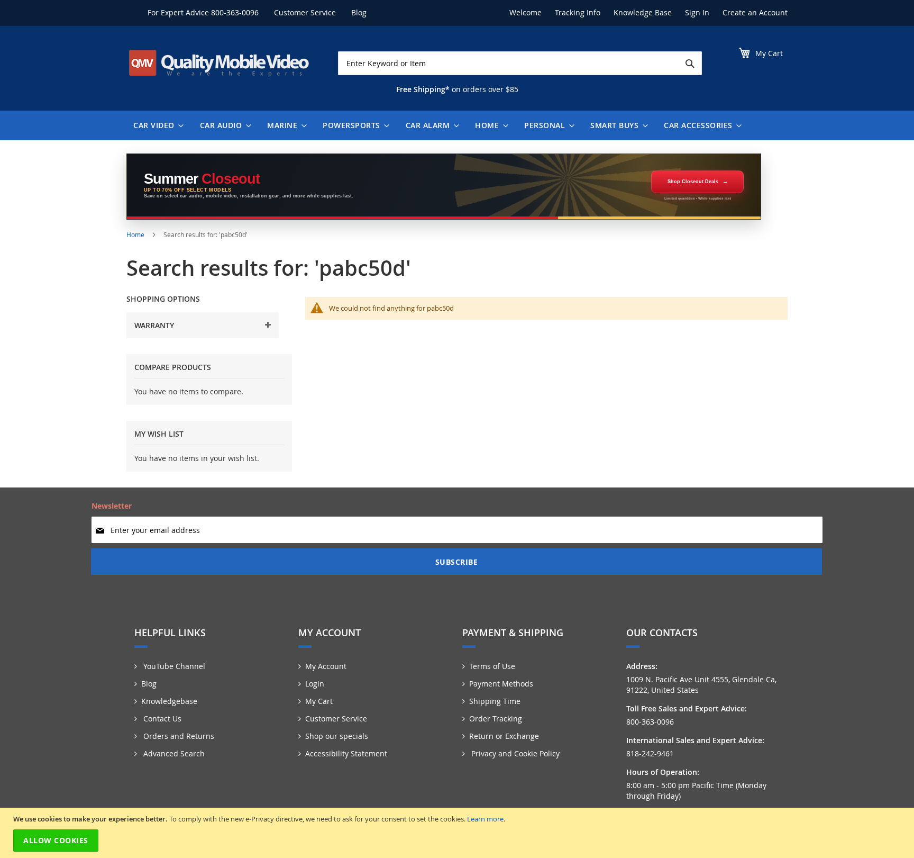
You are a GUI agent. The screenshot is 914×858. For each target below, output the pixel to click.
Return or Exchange (504, 736)
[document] (458, 833)
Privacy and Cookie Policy (514, 753)
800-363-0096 (235, 12)
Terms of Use (492, 666)
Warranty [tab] (154, 325)
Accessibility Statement (346, 753)
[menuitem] (156, 125)
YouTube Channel (173, 666)
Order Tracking (495, 719)
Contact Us (161, 719)
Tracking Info (577, 12)
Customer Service (305, 12)
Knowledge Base (643, 12)
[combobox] (520, 63)
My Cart (319, 701)
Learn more (485, 819)
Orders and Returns (177, 736)
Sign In (697, 12)
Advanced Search (173, 753)
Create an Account (755, 12)
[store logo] (219, 63)
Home (136, 234)
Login (314, 684)
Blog (359, 12)
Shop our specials (336, 736)
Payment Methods (501, 684)
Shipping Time (494, 701)
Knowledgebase (169, 701)
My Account (325, 666)
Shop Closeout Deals (693, 181)
